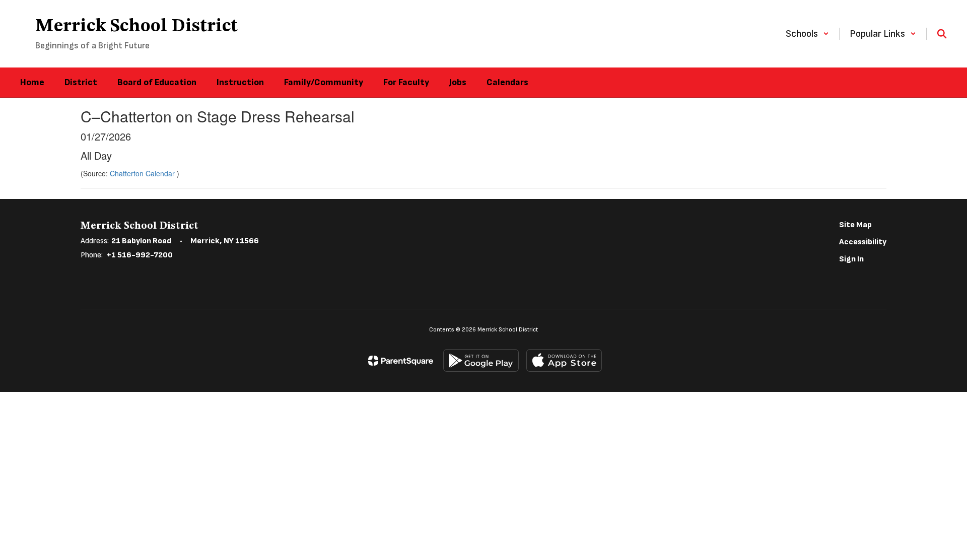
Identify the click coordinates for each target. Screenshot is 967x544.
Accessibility (862, 242)
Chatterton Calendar (143, 173)
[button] (807, 34)
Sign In (851, 259)
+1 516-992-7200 (140, 255)
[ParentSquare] (401, 360)
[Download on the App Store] (564, 360)
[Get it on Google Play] (481, 360)
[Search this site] (942, 34)
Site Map (855, 225)
